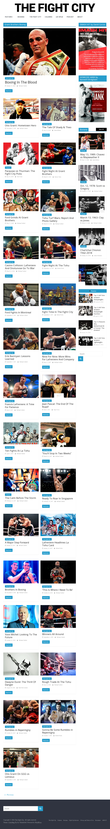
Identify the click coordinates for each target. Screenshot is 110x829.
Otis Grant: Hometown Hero (20, 125)
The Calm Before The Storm (20, 497)
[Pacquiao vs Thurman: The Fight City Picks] (21, 144)
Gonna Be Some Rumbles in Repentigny (57, 731)
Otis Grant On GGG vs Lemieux (17, 775)
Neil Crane (19, 176)
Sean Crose (56, 409)
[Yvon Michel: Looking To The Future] (21, 606)
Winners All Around (53, 634)
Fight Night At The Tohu (55, 265)
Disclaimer (98, 820)
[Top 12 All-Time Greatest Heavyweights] (86, 294)
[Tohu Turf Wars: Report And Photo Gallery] (58, 190)
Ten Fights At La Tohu (17, 450)
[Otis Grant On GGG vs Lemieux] (21, 749)
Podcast (70, 17)
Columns (48, 17)
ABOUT (80, 17)
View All (101, 129)
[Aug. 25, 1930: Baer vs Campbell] (93, 265)
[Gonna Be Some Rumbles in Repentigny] (58, 701)
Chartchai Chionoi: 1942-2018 (90, 251)
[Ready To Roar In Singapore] (58, 470)
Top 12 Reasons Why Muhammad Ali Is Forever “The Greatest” (99, 326)
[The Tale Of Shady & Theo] (58, 99)
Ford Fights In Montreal (18, 312)
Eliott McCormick (23, 687)
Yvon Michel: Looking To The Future (21, 636)
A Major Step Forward (17, 542)
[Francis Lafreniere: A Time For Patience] (21, 376)
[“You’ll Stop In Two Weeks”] (58, 424)
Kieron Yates (58, 177)
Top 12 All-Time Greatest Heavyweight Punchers (99, 310)
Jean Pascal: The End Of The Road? (57, 405)
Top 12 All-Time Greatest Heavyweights (99, 297)
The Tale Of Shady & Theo (56, 127)
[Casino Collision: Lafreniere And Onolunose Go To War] (21, 237)
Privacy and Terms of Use (87, 820)
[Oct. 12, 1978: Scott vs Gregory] (92, 166)
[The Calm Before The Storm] (21, 470)
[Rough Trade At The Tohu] (58, 654)
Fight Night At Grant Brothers (53, 172)
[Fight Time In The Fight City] (58, 285)
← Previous (9, 794)
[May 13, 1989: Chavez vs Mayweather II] (92, 134)
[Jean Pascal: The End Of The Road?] (58, 376)
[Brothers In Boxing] (21, 562)
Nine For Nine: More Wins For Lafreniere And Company (58, 358)
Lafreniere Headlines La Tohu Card (55, 544)
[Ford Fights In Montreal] (21, 285)
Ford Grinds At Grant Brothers (16, 219)
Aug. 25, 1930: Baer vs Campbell (92, 278)
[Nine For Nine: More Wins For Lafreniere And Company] (58, 329)
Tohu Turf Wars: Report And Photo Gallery (58, 219)
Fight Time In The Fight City (57, 311)
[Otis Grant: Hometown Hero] (21, 99)
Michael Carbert (23, 86)
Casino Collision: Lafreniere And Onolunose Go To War (20, 267)
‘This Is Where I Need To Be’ (57, 589)
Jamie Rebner (57, 130)
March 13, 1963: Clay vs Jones (92, 219)
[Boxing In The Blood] (39, 29)
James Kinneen (98, 255)
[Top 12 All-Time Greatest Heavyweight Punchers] (86, 306)
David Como (97, 282)
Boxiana (21, 17)
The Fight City (35, 17)
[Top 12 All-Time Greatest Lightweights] (86, 337)
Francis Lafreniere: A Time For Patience (19, 406)
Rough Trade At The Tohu (56, 681)
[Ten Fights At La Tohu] (21, 424)
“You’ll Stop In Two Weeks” (56, 453)
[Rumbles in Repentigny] (21, 701)
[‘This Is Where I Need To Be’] (58, 562)
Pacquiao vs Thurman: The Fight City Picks (20, 172)
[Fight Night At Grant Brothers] (58, 144)
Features (8, 17)
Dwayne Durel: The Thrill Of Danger (20, 683)
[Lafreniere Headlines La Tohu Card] (58, 515)
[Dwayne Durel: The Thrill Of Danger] (21, 654)
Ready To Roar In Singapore (57, 498)
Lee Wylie (59, 17)
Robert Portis (60, 268)
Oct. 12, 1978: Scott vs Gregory (92, 187)
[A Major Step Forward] (21, 515)
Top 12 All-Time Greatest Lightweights (99, 340)
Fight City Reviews (74, 820)
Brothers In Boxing (15, 589)
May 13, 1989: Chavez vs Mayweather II (92, 156)
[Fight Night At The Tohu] (58, 237)
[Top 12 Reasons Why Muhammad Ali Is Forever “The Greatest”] (86, 320)
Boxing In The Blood (21, 82)
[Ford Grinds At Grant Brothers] (21, 190)
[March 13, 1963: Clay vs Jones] (92, 197)
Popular (93, 291)
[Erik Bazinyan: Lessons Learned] (21, 329)
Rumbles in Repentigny (18, 730)
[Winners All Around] (58, 606)
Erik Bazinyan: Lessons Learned (17, 357)
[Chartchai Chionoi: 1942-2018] (92, 229)
